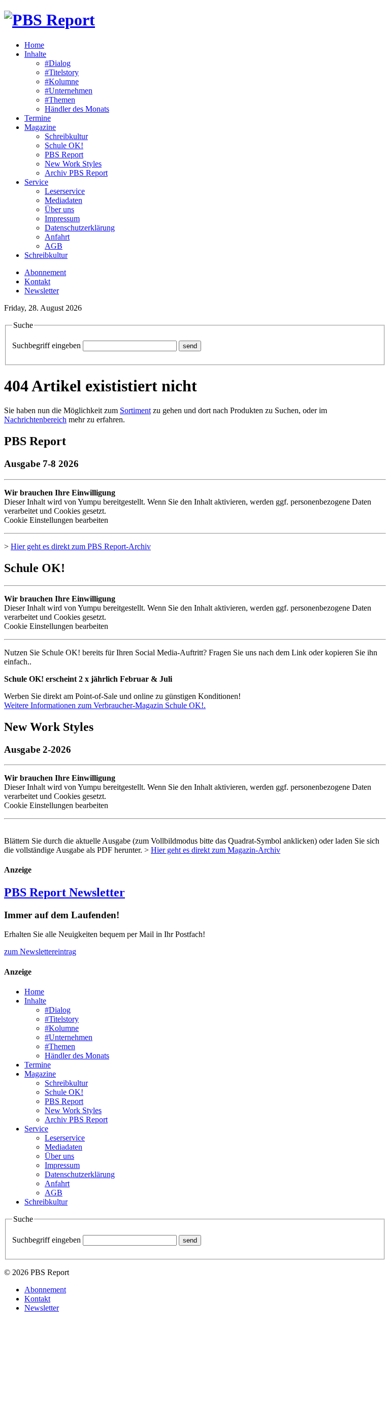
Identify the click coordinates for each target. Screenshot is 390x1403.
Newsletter (41, 290)
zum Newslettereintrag (40, 951)
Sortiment (135, 410)
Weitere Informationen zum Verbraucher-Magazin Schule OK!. (105, 705)
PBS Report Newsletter (64, 892)
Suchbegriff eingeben (46, 345)
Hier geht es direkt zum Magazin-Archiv (215, 850)
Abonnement (45, 272)
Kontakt (37, 281)
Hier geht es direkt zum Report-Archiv (81, 546)
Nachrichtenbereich (35, 419)
